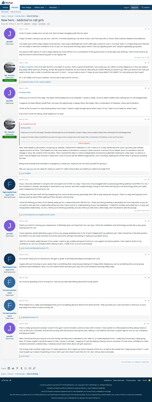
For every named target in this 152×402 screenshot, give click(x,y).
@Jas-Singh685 (27, 67)
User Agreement (78, 391)
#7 (149, 254)
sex (48, 24)
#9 (149, 301)
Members (53, 7)
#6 (149, 221)
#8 (149, 277)
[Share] (145, 29)
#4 (149, 119)
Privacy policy (131, 380)
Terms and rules (118, 380)
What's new (39, 7)
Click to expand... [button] (84, 143)
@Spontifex (26, 92)
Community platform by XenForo (59, 385)
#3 (149, 88)
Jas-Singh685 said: (27, 124)
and (36, 82)
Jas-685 (5, 24)
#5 (149, 180)
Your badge (26, 7)
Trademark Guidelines (97, 388)
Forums (15, 7)
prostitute (42, 24)
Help (139, 380)
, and (38, 215)
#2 (149, 63)
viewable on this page (104, 391)
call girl (34, 24)
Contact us (108, 380)
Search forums (16, 12)
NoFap (6, 380)
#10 (148, 324)
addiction (27, 24)
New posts (5, 12)
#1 (149, 29)
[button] (46, 7)
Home (5, 7)
